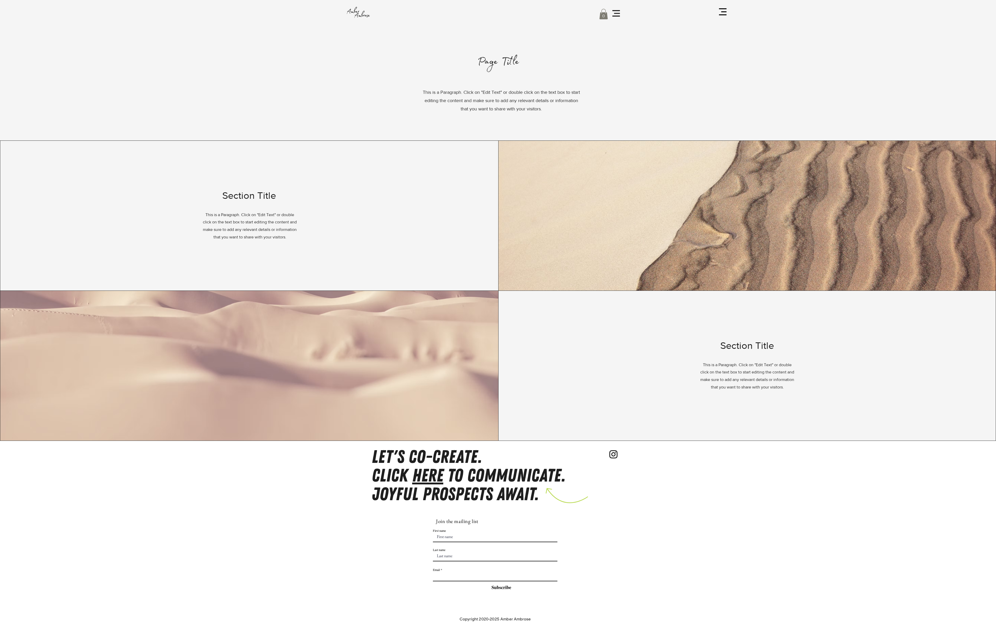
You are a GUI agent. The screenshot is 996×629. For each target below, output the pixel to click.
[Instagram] (613, 454)
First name (439, 530)
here (427, 476)
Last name (439, 549)
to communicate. (504, 476)
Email (436, 569)
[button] (603, 14)
